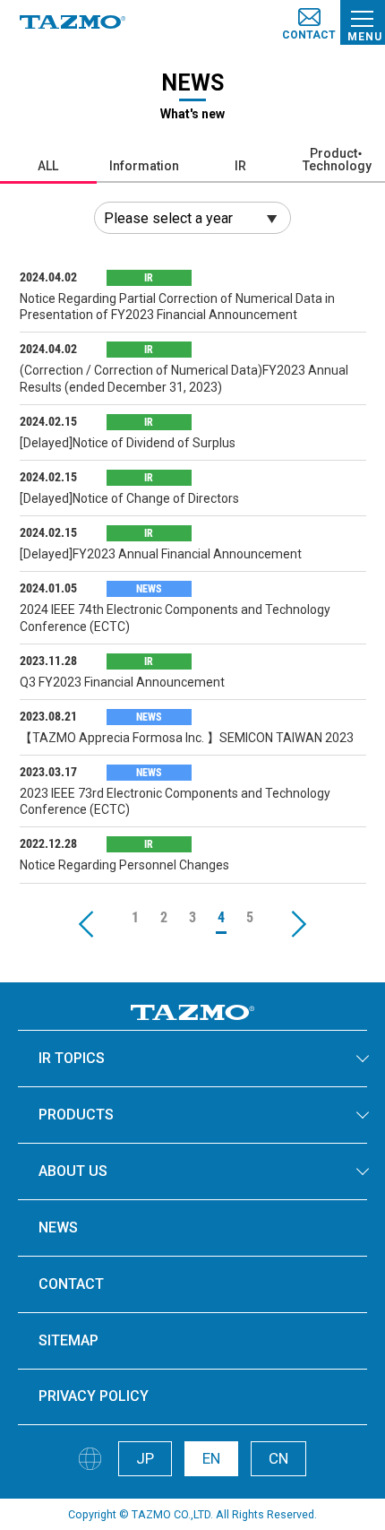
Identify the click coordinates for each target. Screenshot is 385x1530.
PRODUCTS (76, 1114)
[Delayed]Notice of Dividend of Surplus (127, 443)
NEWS (58, 1227)
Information (144, 166)
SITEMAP (68, 1340)
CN (278, 1458)
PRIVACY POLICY (93, 1396)
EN (211, 1458)
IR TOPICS (71, 1058)
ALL (48, 166)
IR (240, 166)
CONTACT (71, 1283)
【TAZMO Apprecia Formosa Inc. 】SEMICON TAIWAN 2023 (187, 737)
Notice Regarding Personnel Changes (124, 865)
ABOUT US (72, 1171)
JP (145, 1458)
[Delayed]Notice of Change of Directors (129, 498)
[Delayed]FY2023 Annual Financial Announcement (161, 554)
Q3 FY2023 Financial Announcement (122, 682)
